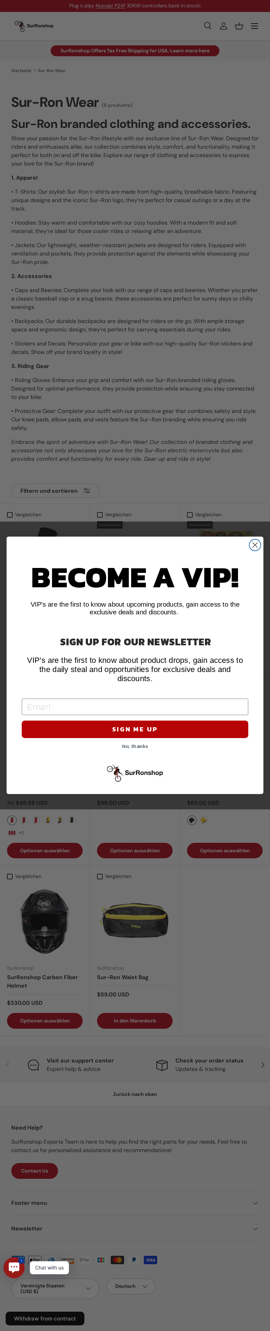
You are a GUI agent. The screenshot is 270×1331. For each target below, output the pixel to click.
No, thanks (135, 746)
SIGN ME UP (135, 729)
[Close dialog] (255, 545)
